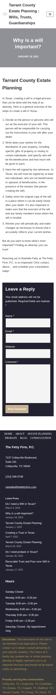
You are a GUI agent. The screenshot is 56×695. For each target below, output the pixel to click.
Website (10, 346)
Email (9, 331)
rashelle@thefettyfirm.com (20, 487)
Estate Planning (40, 433)
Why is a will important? (19, 513)
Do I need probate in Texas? (21, 551)
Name (9, 316)
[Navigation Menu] (50, 14)
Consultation (40, 437)
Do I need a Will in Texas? (20, 503)
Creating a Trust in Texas (20, 532)
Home (8, 433)
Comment (12, 362)
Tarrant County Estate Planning (23, 523)
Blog (23, 437)
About (20, 433)
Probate (11, 437)
